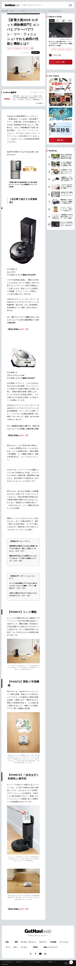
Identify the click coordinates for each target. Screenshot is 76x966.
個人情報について (20, 961)
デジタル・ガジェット (66, 39)
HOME (3, 10)
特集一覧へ (60, 140)
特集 (7, 942)
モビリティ (43, 942)
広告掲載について (52, 961)
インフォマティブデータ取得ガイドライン (36, 961)
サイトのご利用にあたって (8, 961)
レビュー (52, 20)
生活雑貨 (53, 942)
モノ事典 (69, 20)
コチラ (21, 329)
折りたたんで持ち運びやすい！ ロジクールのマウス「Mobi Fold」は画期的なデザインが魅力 (60, 43)
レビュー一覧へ (60, 62)
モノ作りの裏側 (63, 20)
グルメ (15, 947)
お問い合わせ (5, 964)
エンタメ (24, 947)
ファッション (64, 942)
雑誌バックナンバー (51, 947)
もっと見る (39, 103)
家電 (7, 10)
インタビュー (57, 20)
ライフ (8, 947)
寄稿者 (35, 947)
